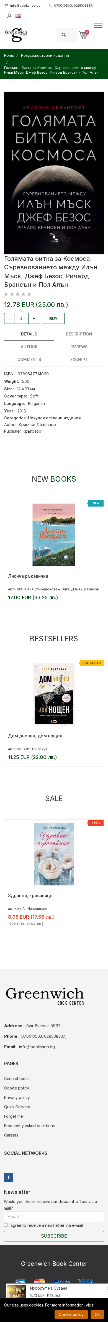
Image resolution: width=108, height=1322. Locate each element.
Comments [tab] (29, 359)
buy (53, 318)
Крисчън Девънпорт (38, 424)
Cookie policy (16, 1088)
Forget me (13, 1116)
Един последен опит (30, 895)
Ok (97, 1314)
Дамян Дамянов (85, 589)
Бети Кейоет (32, 909)
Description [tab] (79, 334)
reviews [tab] (79, 346)
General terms (16, 1078)
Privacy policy (17, 1097)
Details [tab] (29, 334)
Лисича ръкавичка (28, 576)
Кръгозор (32, 431)
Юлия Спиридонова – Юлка (47, 589)
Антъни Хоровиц (36, 749)
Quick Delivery (17, 1106)
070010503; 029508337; (73, 5)
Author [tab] (29, 346)
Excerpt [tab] (79, 359)
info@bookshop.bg (25, 5)
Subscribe (54, 1236)
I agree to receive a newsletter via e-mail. (45, 1225)
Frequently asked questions (29, 1125)
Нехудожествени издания (54, 417)
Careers (11, 1135)
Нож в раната (23, 736)
